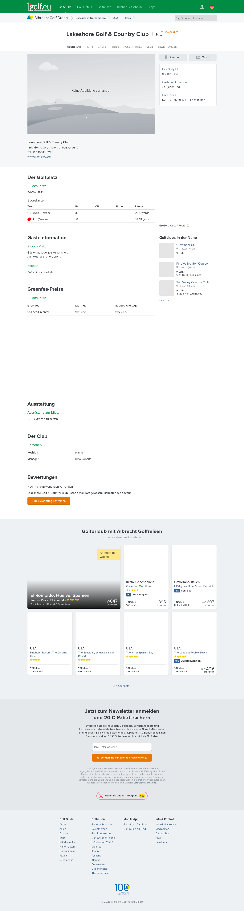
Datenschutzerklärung (145, 782)
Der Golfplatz (171, 69)
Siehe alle (164, 300)
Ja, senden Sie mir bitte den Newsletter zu (122, 757)
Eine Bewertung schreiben (49, 501)
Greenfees (169, 95)
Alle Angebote (121, 686)
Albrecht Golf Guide (51, 17)
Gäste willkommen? (175, 82)
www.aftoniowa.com (39, 157)
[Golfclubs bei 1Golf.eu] (39, 6)
